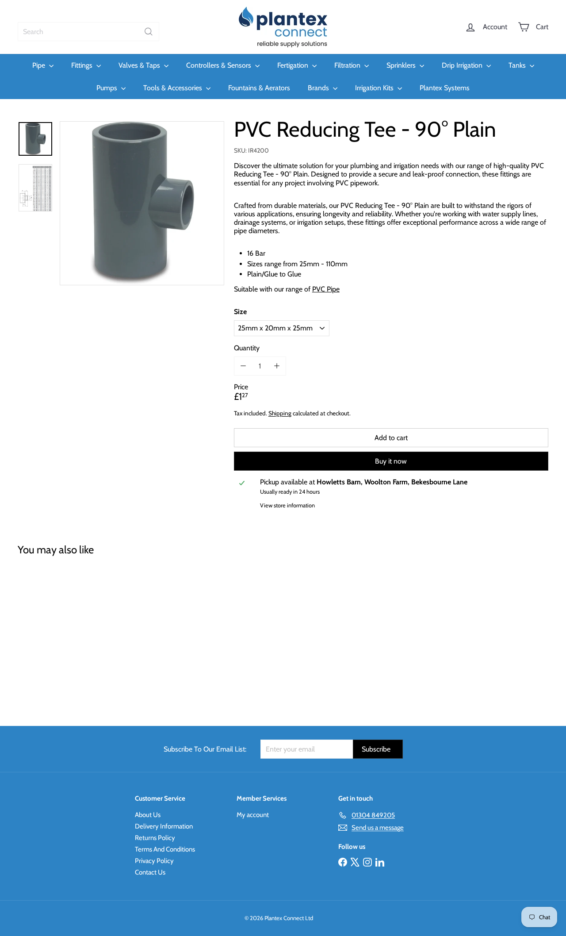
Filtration (348, 65)
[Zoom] (142, 203)
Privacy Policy (154, 861)
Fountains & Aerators (259, 88)
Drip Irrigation (463, 65)
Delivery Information (164, 826)
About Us (148, 815)
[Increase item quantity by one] (276, 366)
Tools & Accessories (173, 88)
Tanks (518, 65)
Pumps (107, 88)
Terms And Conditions (165, 849)
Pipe (39, 65)
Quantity (247, 347)
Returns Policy (155, 838)
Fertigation (293, 65)
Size (240, 311)
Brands (319, 88)
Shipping (279, 413)
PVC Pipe (326, 289)
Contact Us (150, 872)
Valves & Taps (140, 65)
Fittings (82, 65)
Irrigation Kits (375, 88)
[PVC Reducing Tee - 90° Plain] (58, 634)
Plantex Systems (445, 88)
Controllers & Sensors (219, 65)
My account (253, 815)
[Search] (148, 31)
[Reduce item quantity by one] (243, 366)
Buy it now (391, 461)
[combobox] (88, 31)
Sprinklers (401, 65)
